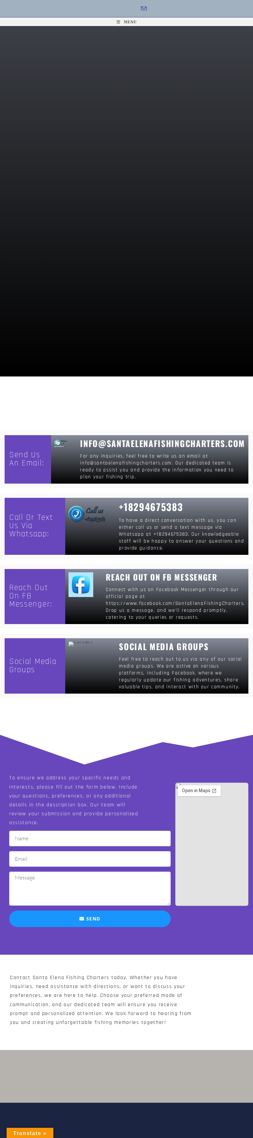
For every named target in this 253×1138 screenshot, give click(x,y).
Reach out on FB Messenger (161, 577)
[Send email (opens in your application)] (144, 9)
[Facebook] (117, 9)
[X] (108, 9)
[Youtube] (134, 9)
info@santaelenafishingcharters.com (162, 443)
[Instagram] (126, 9)
